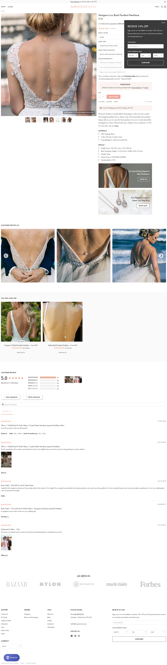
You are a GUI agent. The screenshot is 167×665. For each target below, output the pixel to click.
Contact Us (4, 614)
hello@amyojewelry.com (79, 624)
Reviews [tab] (5, 411)
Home (3, 11)
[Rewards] (12, 657)
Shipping (109, 101)
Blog (48, 617)
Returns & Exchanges (31, 617)
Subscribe (139, 639)
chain (146, 88)
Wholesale (50, 627)
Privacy (22, 663)
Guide (10, 7)
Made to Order (6, 621)
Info (157, 7)
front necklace (136, 88)
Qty (99, 92)
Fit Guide (101, 101)
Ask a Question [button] (11, 397)
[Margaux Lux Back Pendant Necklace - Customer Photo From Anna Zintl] (69, 379)
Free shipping (74, 2)
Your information (105, 58)
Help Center (5, 630)
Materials (50, 624)
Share (116, 101)
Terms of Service (31, 663)
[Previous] (6, 255)
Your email (132, 42)
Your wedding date (119, 627)
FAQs (116, 126)
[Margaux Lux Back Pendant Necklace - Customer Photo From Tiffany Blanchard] (78, 379)
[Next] (161, 255)
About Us (50, 614)
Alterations (4, 624)
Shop (3, 7)
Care (2, 627)
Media (49, 621)
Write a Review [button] (34, 397)
